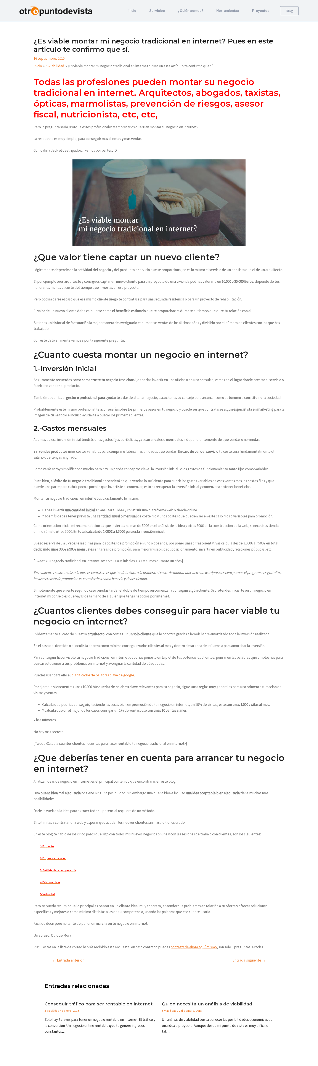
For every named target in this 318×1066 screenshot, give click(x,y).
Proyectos (260, 11)
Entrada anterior (68, 960)
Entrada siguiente (249, 960)
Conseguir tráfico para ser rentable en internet (99, 1004)
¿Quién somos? (190, 11)
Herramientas (227, 11)
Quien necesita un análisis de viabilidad (207, 1004)
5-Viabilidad (52, 1011)
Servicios (157, 11)
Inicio (132, 11)
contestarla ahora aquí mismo (194, 947)
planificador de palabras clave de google (102, 675)
